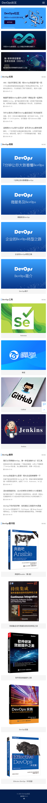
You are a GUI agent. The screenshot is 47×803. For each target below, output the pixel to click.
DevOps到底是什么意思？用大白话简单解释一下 (22, 476)
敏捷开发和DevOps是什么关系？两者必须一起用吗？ (23, 98)
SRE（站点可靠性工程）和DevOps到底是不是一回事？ (24, 83)
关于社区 (9, 22)
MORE (44, 77)
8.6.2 (24, 796)
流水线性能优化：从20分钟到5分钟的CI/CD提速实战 (23, 491)
